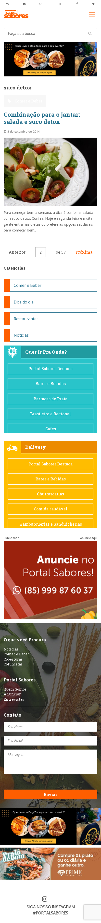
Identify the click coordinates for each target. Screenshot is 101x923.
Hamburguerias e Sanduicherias (50, 524)
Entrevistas (14, 699)
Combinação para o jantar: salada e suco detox (42, 118)
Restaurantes (26, 318)
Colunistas (13, 664)
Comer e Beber (28, 100)
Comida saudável (50, 508)
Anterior (17, 252)
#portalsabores (50, 913)
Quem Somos (15, 689)
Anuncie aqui (88, 538)
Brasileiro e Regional (50, 413)
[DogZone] (50, 59)
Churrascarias (50, 493)
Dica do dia (24, 302)
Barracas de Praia (50, 398)
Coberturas (13, 659)
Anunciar (12, 694)
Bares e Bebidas (51, 383)
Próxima (84, 252)
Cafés (50, 428)
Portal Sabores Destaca (50, 368)
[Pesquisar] (90, 33)
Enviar (50, 794)
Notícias (21, 335)
